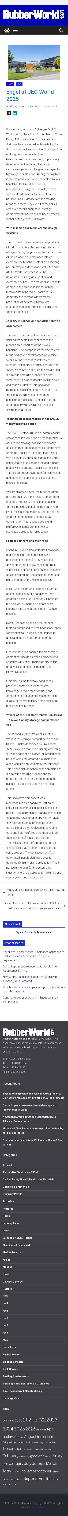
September (33, 1478)
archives (9, 1436)
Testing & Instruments (16, 1376)
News (10, 84)
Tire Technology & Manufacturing (22, 1391)
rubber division (16, 1479)
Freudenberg (24, 1457)
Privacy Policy (39, 1507)
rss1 (5, 1303)
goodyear (37, 1456)
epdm (42, 1449)
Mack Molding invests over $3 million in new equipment (36, 892)
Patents (7, 1289)
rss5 (5, 1332)
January (16, 1463)
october (44, 1471)
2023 (52, 1420)
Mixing (6, 1259)
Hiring (6, 1216)
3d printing (8, 1420)
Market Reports (12, 1252)
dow (23, 1449)
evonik (48, 1449)
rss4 (19, 84)
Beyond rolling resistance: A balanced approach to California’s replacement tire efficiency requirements (33, 956)
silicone (49, 1479)
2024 (8, 1429)
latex (43, 1464)
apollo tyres (41, 1430)
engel (37, 1449)
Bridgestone (9, 1442)
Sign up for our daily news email (34, 932)
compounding (37, 1443)
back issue (45, 1437)
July (27, 1463)
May (7, 1470)
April (51, 1428)
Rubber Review (11, 1354)
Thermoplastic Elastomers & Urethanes (26, 1383)
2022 (40, 1420)
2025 (19, 1429)
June (36, 1463)
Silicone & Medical (13, 1361)
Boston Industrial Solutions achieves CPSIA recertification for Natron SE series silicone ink (32, 906)
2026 (30, 1428)
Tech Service (10, 1369)
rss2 (5, 1310)
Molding (7, 1267)
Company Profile (12, 1194)
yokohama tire (9, 1484)
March (51, 1463)
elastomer (30, 1449)
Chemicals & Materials (16, 1186)
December (12, 1448)
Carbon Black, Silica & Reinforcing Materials (28, 1179)
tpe (57, 1479)
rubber (6, 1479)
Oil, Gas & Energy (12, 1281)
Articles (7, 1165)
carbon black (24, 1442)
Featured (8, 1208)
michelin (16, 1471)
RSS (5, 1296)
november (29, 1471)
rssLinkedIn (10, 1347)
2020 (18, 1420)
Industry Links (11, 1223)
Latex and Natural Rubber (17, 1238)
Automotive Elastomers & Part (20, 1172)
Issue (6, 1230)
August (30, 1436)
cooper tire (49, 1442)
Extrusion (8, 1201)
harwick (47, 1456)
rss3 (5, 1318)
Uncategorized (11, 1398)
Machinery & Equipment (16, 1245)
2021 (28, 1420)
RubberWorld (36, 106)
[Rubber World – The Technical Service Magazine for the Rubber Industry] (7, 30)
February (10, 1455)
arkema (20, 1437)
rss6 (5, 1340)
